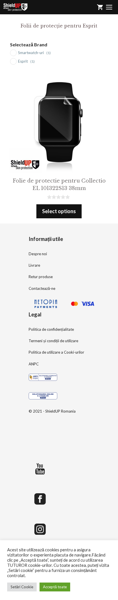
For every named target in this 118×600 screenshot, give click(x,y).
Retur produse (41, 276)
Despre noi (38, 254)
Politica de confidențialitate (51, 329)
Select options (59, 211)
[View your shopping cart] (100, 7)
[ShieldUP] (15, 7)
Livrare (34, 265)
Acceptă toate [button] (55, 587)
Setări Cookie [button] (22, 587)
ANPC (34, 364)
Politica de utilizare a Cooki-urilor (56, 352)
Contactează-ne (42, 288)
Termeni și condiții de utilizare (53, 340)
